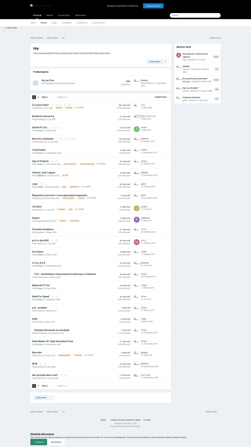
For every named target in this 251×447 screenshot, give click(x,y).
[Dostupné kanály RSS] (219, 411)
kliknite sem (121, 437)
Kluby (33, 23)
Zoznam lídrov (99, 23)
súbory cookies (54, 437)
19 (69, 105)
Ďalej (44, 97)
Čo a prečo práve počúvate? (195, 78)
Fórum (44, 23)
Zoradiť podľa (161, 97)
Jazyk (103, 420)
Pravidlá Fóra (82, 23)
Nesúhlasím (56, 442)
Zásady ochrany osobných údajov (125, 420)
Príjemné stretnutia (191, 97)
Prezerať (37, 15)
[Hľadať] (218, 15)
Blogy (54, 23)
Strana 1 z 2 (63, 97)
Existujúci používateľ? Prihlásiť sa (123, 6)
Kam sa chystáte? (190, 88)
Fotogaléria (66, 23)
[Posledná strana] (51, 97)
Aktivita (49, 15)
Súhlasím (39, 442)
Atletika (186, 66)
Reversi (144, 80)
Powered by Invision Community (125, 426)
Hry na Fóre (48, 80)
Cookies (147, 420)
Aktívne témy (80, 15)
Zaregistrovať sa (153, 6)
